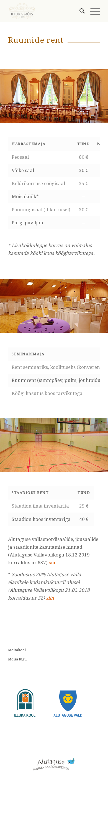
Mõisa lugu (17, 659)
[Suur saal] (102, 121)
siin (53, 562)
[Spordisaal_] (102, 469)
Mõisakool (17, 650)
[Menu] (92, 11)
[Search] (79, 11)
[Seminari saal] (102, 331)
